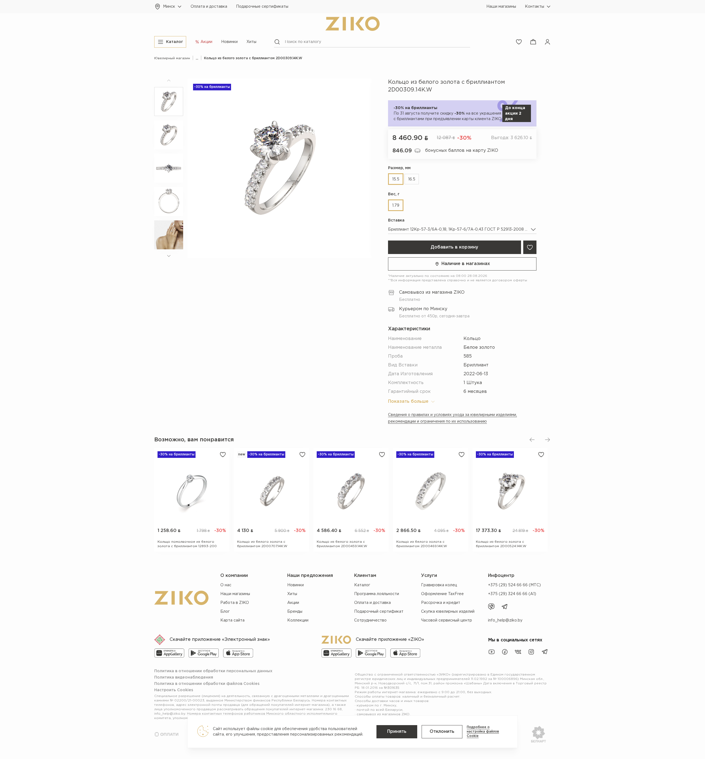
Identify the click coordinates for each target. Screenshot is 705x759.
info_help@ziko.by (505, 620)
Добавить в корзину (454, 247)
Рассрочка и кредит (440, 602)
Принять (396, 732)
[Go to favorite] (519, 42)
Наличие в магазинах (465, 264)
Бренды (294, 611)
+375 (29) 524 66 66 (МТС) (514, 585)
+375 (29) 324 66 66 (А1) (512, 594)
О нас (225, 585)
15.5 (395, 179)
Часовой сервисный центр (446, 620)
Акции (293, 602)
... (197, 58)
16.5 (411, 179)
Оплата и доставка (209, 6)
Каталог (362, 585)
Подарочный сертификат (378, 611)
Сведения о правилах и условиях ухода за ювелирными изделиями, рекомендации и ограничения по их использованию (452, 418)
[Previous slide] (532, 439)
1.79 (395, 205)
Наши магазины (501, 6)
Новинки (229, 42)
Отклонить (442, 732)
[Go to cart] (533, 42)
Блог (225, 611)
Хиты (251, 42)
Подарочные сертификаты (262, 6)
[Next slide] (547, 439)
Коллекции (297, 620)
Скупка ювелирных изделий (447, 611)
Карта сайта (232, 620)
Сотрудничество (370, 620)
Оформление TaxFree (442, 594)
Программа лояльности (376, 594)
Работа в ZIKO (234, 602)
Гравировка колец (439, 585)
